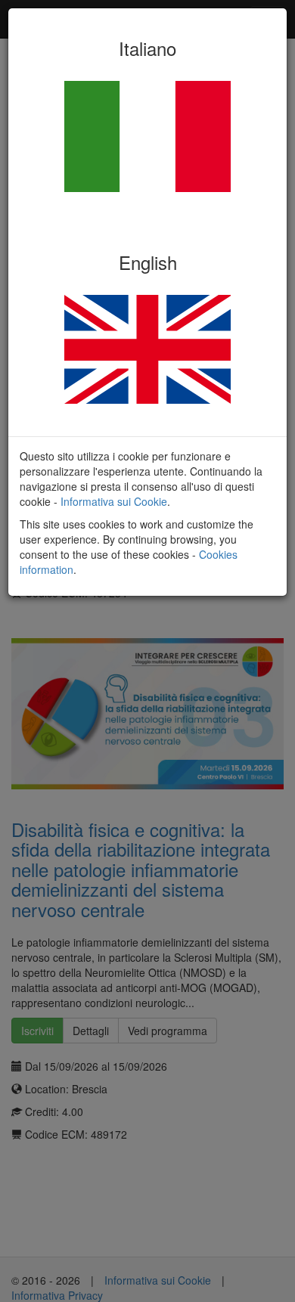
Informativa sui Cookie (114, 501)
